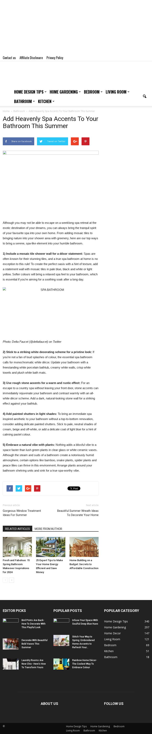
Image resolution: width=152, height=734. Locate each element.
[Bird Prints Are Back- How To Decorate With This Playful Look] (11, 624)
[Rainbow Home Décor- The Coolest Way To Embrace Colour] (61, 664)
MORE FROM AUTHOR (48, 528)
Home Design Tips (29, 92)
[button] (144, 96)
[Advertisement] (76, 28)
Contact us (9, 57)
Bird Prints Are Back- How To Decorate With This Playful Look (34, 624)
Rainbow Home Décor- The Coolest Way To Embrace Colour (84, 664)
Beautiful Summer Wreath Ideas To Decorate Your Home (78, 513)
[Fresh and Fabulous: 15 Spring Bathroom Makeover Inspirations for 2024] (17, 547)
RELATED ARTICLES (17, 528)
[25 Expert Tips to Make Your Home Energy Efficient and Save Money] (50, 547)
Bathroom (23, 101)
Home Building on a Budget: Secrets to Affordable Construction (83, 564)
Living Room (116, 92)
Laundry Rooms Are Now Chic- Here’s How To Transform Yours (34, 664)
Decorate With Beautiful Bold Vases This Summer (35, 644)
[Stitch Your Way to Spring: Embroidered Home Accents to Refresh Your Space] (61, 640)
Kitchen (44, 101)
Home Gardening (64, 92)
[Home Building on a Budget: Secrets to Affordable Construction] (84, 547)
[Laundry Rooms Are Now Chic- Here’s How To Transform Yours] (11, 664)
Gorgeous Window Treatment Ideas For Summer (22, 513)
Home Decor (112, 633)
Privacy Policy (55, 57)
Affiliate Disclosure (31, 57)
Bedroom (92, 92)
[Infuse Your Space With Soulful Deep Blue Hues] (61, 624)
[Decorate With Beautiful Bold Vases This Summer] (11, 644)
